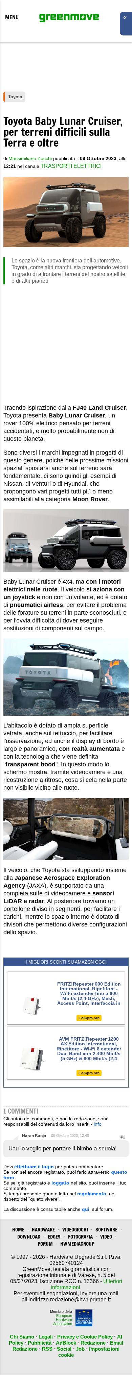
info (98, 1124)
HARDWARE (43, 1229)
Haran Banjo (34, 1136)
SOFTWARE (106, 1229)
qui (85, 1209)
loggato (60, 1183)
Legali (46, 1337)
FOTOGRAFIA (80, 1236)
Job (80, 1349)
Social (64, 1349)
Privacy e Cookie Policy (85, 1337)
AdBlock (66, 1343)
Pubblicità (39, 1343)
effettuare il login (34, 1166)
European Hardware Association (62, 1320)
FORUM (45, 1243)
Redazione (93, 1343)
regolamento (91, 1193)
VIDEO (106, 1236)
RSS (47, 1349)
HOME (18, 1229)
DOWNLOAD (28, 1236)
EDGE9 (54, 1236)
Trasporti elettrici (71, 166)
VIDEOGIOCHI (75, 1229)
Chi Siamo (22, 1337)
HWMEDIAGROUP (77, 1243)
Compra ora (89, 1018)
